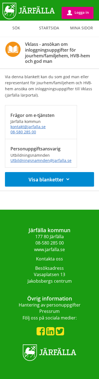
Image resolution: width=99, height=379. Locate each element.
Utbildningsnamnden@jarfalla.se (41, 160)
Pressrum (49, 311)
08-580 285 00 (23, 131)
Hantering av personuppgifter (50, 305)
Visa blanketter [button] (46, 179)
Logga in (78, 12)
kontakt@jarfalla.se (28, 126)
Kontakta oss (49, 259)
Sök (16, 27)
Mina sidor (81, 27)
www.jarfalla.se (49, 249)
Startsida (49, 27)
